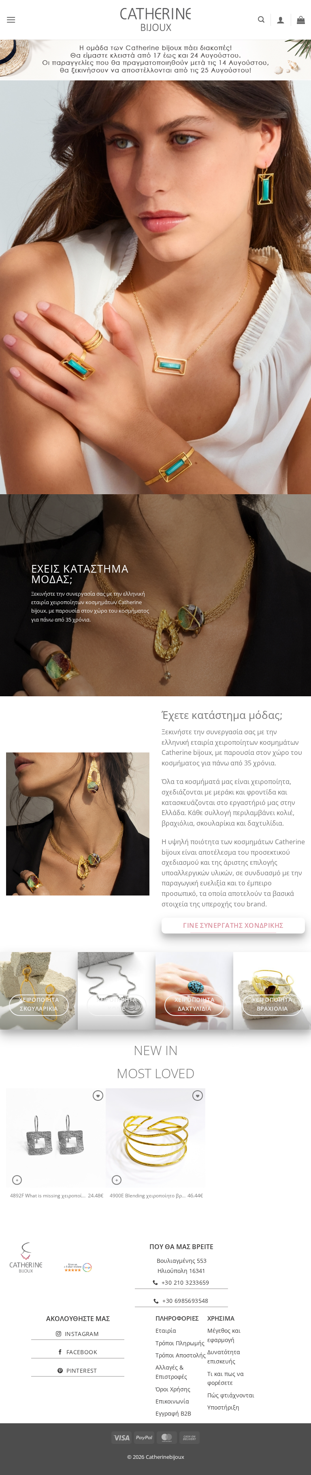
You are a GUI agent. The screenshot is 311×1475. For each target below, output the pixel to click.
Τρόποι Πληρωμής (180, 1343)
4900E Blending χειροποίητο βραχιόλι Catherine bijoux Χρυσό (148, 1196)
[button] (11, 20)
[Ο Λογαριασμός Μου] (281, 20)
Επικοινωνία (172, 1401)
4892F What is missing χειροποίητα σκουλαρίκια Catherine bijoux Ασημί (49, 1196)
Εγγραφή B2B (173, 1413)
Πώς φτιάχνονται (230, 1395)
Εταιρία (166, 1330)
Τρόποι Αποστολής (181, 1355)
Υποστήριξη (223, 1407)
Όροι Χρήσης (173, 1389)
